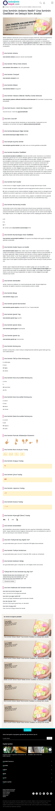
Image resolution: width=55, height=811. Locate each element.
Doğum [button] (5, 769)
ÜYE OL (49, 738)
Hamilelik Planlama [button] (8, 761)
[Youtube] (40, 793)
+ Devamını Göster (9, 581)
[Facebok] (33, 793)
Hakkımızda (5, 795)
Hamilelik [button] (5, 765)
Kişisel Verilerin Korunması (9, 789)
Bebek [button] (4, 773)
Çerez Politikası (6, 792)
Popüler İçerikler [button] (7, 782)
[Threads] (51, 793)
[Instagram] (37, 793)
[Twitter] (47, 793)
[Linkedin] (44, 793)
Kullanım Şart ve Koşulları (9, 791)
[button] (41, 3)
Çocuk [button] (4, 778)
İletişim (4, 796)
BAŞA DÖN (28, 730)
